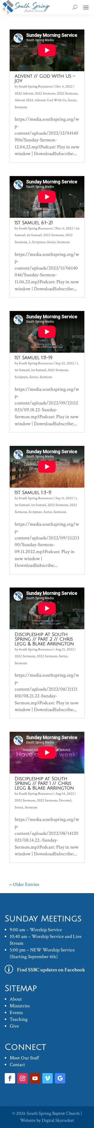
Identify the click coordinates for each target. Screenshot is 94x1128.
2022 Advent (24, 93)
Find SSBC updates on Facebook (51, 969)
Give (14, 1026)
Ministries (20, 1006)
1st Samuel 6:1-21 (34, 222)
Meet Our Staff (24, 1058)
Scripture (38, 242)
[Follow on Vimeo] (47, 1078)
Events (16, 1012)
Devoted (65, 800)
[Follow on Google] (60, 1078)
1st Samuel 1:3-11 (33, 492)
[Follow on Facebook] (10, 1078)
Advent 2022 (24, 100)
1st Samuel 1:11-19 (33, 357)
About (16, 999)
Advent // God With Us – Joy (45, 78)
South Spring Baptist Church (53, 1113)
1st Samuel (34, 235)
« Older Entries (24, 884)
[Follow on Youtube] (35, 1078)
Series (72, 100)
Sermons (21, 107)
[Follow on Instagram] (22, 1078)
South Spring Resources (36, 86)
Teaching (19, 1019)
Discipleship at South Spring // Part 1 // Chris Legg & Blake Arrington (44, 783)
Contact (17, 1064)
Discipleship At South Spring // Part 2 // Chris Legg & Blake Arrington (44, 639)
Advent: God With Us (50, 100)
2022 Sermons (45, 93)
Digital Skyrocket (58, 1120)
